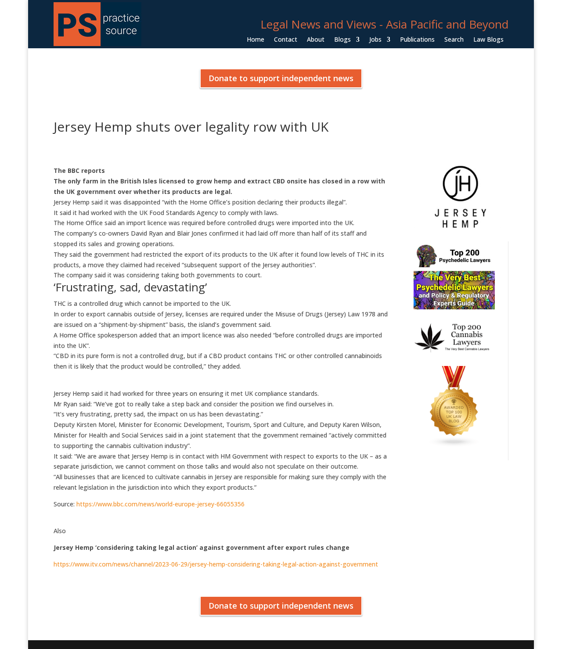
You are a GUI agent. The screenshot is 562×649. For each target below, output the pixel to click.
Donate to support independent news (281, 78)
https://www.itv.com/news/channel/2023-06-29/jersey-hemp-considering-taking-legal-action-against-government (216, 564)
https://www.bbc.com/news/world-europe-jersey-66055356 (160, 504)
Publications (417, 39)
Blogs (342, 39)
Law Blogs (488, 39)
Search (454, 39)
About (315, 39)
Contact (285, 39)
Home (255, 39)
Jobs (375, 39)
